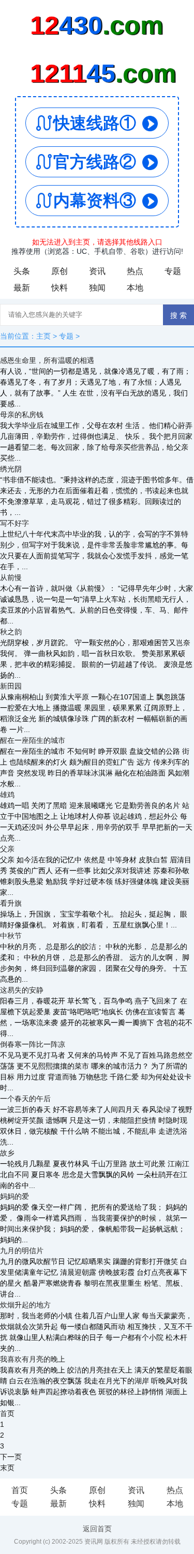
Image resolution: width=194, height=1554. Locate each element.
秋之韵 (11, 632)
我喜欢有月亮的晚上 (32, 1359)
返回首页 (97, 1529)
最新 (21, 287)
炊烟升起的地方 (25, 1305)
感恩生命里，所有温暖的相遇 (47, 360)
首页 (19, 1490)
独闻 (97, 287)
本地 (135, 287)
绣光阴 (11, 469)
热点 (135, 271)
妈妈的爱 (14, 1196)
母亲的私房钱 (21, 414)
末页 (7, 1468)
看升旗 (11, 903)
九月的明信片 (21, 1250)
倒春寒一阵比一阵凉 (32, 1044)
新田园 (11, 686)
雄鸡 (7, 794)
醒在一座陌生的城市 (32, 740)
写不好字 (14, 523)
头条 (21, 271)
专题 (173, 271)
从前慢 (11, 577)
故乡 (7, 1153)
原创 (59, 271)
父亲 (7, 849)
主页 (43, 336)
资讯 (97, 271)
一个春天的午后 (25, 1098)
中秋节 (11, 936)
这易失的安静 (21, 990)
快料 (59, 287)
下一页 (11, 1457)
